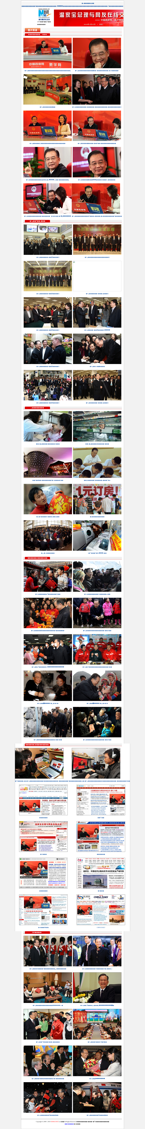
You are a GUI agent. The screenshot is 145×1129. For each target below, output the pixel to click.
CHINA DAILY (101, 927)
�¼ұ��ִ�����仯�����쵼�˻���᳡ (97, 969)
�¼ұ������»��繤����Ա (47, 257)
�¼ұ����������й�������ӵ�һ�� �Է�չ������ (47, 216)
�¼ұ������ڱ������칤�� (47, 594)
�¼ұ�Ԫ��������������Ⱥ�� (97, 667)
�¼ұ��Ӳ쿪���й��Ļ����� (48, 1042)
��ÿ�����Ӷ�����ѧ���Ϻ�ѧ (97, 480)
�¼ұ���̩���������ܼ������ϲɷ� (48, 1005)
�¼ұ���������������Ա (97, 257)
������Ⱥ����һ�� (37, 558)
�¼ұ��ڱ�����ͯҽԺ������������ (48, 667)
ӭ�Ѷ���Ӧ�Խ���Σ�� (97, 553)
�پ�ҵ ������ (48, 553)
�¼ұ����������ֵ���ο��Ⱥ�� (97, 630)
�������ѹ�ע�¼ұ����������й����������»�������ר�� (101, 781)
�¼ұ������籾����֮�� (47, 1115)
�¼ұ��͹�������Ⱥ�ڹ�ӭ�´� (47, 703)
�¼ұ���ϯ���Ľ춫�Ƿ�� (97, 1042)
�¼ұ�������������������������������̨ (47, 70)
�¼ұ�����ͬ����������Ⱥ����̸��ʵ (48, 630)
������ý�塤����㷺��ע (37, 745)
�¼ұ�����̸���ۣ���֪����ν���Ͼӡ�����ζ (96, 180)
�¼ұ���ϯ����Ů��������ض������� (48, 969)
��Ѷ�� (101, 817)
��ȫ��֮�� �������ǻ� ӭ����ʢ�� (47, 480)
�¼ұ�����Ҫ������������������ (47, 143)
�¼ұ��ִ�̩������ (97, 1078)
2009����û (37, 932)
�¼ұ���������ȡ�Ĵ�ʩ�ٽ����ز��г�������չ (47, 180)
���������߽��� (37, 34)
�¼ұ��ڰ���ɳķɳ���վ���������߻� (97, 1005)
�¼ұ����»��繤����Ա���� (97, 330)
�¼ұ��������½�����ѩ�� (97, 594)
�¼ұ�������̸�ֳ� (47, 107)
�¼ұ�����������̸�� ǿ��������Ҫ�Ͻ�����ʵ (97, 70)
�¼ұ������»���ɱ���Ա (97, 293)
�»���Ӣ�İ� (43, 927)
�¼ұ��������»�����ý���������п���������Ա (96, 107)
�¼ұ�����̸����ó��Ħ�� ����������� (97, 143)
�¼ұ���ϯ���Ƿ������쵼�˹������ (48, 1078)
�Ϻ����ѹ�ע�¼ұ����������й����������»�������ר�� (43, 781)
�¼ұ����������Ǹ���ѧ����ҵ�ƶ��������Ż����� (97, 216)
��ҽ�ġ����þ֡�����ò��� (48, 444)
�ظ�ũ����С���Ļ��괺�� (47, 516)
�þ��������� (97, 516)
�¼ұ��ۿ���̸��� (97, 366)
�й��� (101, 891)
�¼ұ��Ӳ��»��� (37, 221)
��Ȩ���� (69, 1124)
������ (43, 817)
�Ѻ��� (43, 854)
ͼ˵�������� (37, 408)
